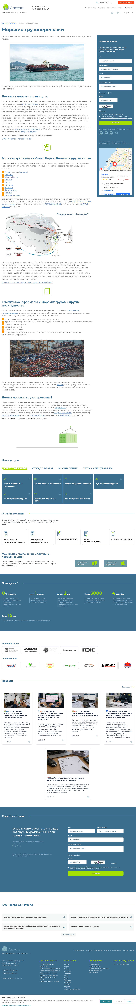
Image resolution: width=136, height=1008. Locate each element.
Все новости (127, 687)
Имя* (100, 57)
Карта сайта (128, 950)
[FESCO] (30, 650)
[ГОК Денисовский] (108, 665)
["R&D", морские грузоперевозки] (11, 650)
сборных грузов (28, 132)
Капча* (101, 96)
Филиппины (11, 190)
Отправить (116, 122)
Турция (8, 193)
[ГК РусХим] (50, 665)
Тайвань (9, 174)
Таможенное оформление (99, 968)
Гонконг (23, 172)
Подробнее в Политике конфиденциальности (16, 1005)
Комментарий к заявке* (106, 82)
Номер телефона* (104, 65)
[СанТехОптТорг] (11, 665)
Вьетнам (9, 187)
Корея (66, 967)
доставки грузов (30, 104)
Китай (7, 172)
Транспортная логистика (49, 981)
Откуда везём (42, 468)
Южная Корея (11, 177)
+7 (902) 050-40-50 (40, 7)
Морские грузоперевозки (50, 971)
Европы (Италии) (13, 195)
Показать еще (68, 935)
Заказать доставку (40, 418)
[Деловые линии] (69, 650)
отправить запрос (126, 2)
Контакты (129, 8)
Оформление (68, 468)
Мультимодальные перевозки (47, 965)
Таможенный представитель (94, 965)
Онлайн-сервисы (114, 8)
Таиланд (9, 185)
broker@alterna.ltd (128, 13)
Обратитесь (60, 407)
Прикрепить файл (105, 93)
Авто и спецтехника (121, 964)
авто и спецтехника (98, 468)
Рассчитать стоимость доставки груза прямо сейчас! (27, 282)
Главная (5, 23)
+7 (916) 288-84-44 (40, 9)
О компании (90, 8)
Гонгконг (67, 971)
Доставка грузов (14, 468)
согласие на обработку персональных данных (112, 115)
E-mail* (101, 73)
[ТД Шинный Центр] (30, 665)
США (66, 976)
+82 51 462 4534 (37, 415)
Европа (67, 987)
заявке (60, 385)
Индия (8, 182)
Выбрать (129, 1001)
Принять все (106, 1001)
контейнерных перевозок (27, 129)
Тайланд (67, 980)
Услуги (101, 8)
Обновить (102, 111)
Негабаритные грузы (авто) (48, 978)
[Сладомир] (69, 665)
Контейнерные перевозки (50, 968)
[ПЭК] (89, 650)
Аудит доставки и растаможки (95, 971)
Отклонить (118, 1001)
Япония (8, 180)
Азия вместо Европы (72, 989)
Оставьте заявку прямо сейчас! (17, 139)
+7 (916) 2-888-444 (10, 415)
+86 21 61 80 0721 (64, 415)
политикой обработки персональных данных (116, 118)
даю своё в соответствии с (116, 116)
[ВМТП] (50, 650)
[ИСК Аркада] (89, 665)
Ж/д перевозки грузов (48, 973)
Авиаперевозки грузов (49, 975)
